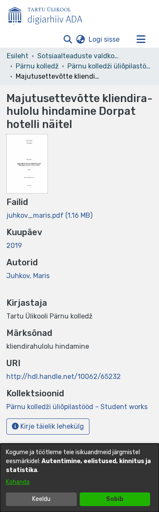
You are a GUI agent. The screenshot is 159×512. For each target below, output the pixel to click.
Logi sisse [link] (104, 39)
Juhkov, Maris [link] (28, 276)
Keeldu (41, 499)
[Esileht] (48, 14)
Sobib (114, 499)
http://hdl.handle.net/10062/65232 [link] (63, 377)
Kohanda (18, 482)
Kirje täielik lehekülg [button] (51, 426)
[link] (49, 215)
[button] (67, 39)
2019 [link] (14, 246)
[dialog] (79, 478)
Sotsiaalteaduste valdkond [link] (79, 56)
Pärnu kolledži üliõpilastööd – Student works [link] (109, 66)
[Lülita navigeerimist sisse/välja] (141, 39)
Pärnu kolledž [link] (37, 66)
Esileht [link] (17, 56)
